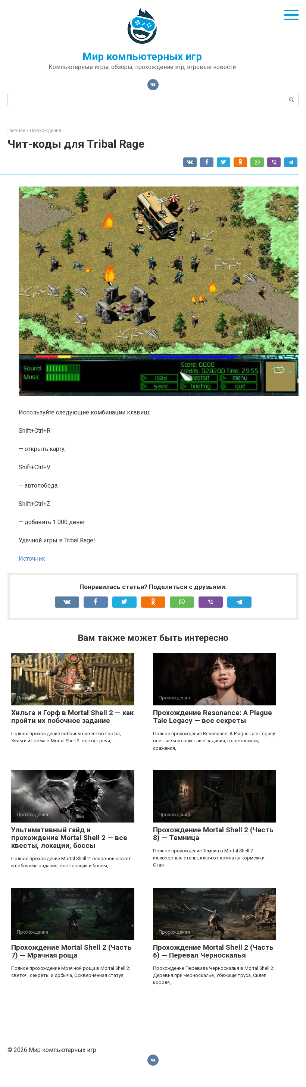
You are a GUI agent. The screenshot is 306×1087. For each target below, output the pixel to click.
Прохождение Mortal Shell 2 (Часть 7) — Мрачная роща (71, 951)
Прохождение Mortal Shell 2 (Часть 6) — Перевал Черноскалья (213, 951)
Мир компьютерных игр (142, 56)
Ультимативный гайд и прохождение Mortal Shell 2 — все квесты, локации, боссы (69, 838)
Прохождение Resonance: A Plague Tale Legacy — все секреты (212, 716)
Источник (32, 558)
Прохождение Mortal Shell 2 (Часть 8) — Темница (213, 834)
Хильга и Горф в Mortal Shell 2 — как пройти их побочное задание (72, 716)
